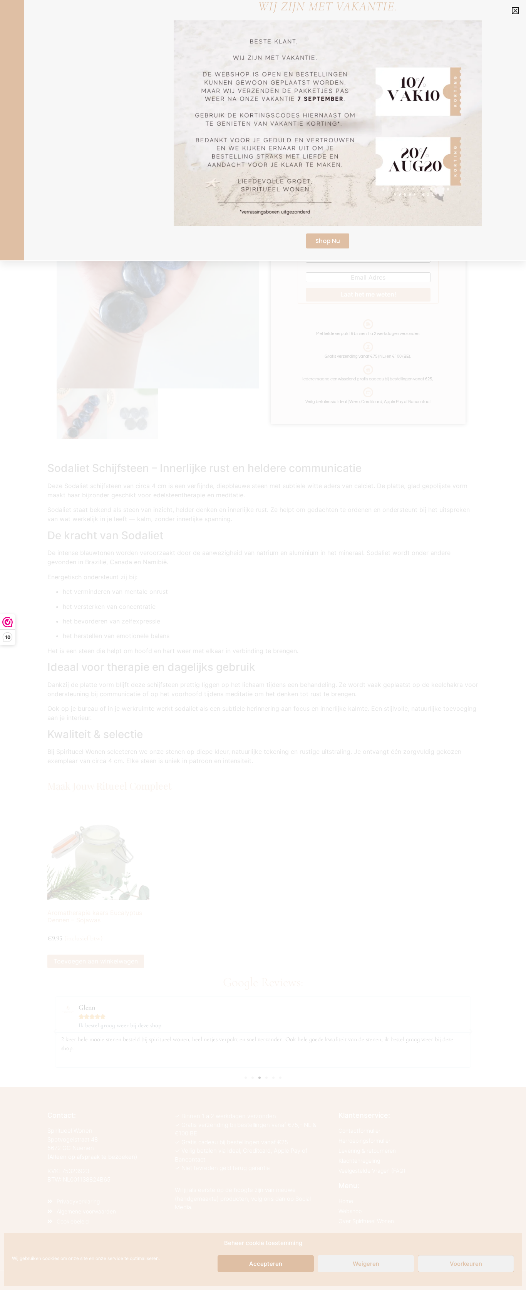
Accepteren (265, 1263)
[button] (515, 10)
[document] (263, 645)
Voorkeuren (466, 1263)
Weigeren (366, 1263)
